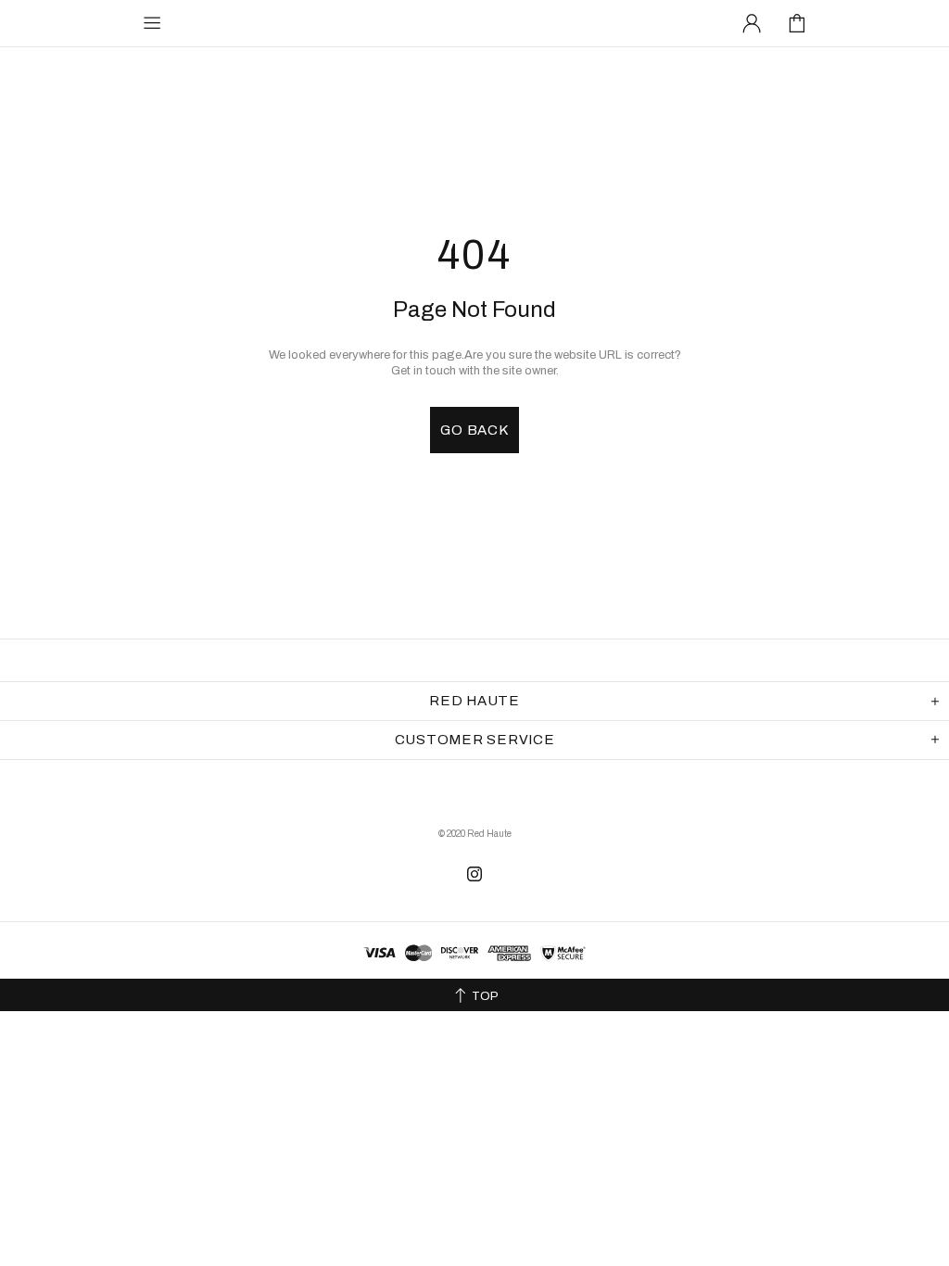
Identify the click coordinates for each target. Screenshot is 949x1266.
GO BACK (474, 430)
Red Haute (253, 22)
